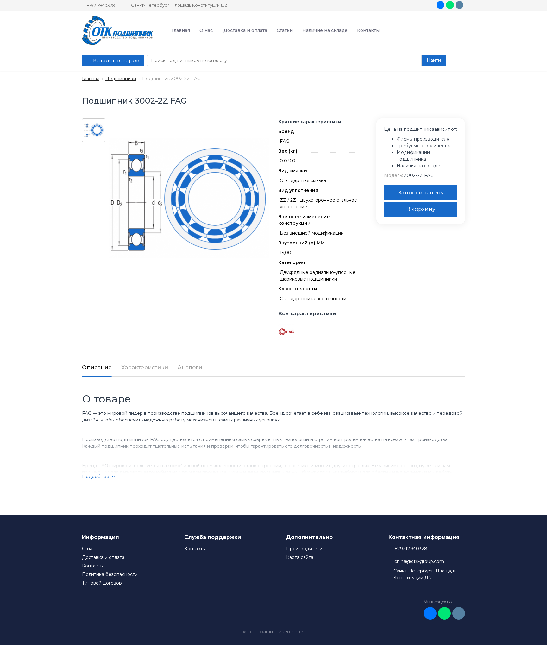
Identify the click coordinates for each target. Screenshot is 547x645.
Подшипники (120, 78)
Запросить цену (420, 192)
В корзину (420, 209)
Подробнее (95, 476)
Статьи (285, 30)
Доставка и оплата (245, 30)
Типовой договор (102, 583)
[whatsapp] (450, 5)
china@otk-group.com (419, 561)
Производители (304, 549)
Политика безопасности (110, 574)
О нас (206, 30)
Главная (181, 30)
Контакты (368, 30)
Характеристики (144, 367)
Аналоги (190, 367)
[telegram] (459, 5)
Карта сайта (299, 557)
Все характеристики (307, 314)
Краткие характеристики (309, 121)
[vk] (440, 5)
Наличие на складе (325, 30)
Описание (97, 367)
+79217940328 (101, 5)
